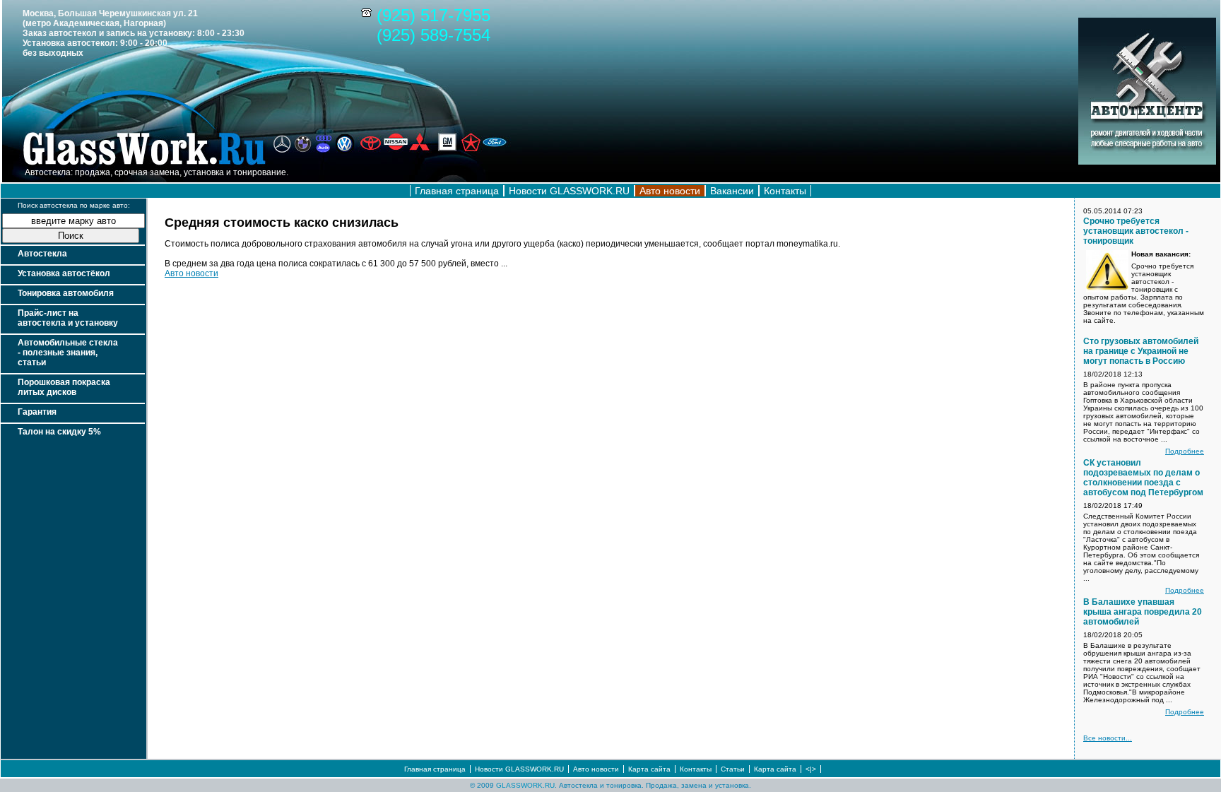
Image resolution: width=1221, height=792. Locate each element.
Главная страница (457, 190)
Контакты (785, 190)
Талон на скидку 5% (59, 432)
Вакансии (732, 190)
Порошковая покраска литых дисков (64, 387)
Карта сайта (649, 769)
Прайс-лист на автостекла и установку (68, 318)
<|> (811, 769)
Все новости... (1107, 738)
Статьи (733, 769)
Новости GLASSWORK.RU (569, 190)
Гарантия (37, 412)
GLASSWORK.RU (525, 785)
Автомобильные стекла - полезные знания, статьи (68, 352)
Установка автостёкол (64, 273)
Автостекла (42, 254)
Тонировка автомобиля (66, 293)
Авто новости (191, 273)
